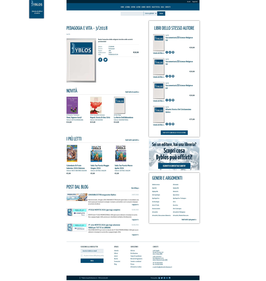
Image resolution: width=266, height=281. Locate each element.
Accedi (188, 1)
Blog (162, 7)
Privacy (132, 264)
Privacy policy (154, 278)
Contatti (167, 7)
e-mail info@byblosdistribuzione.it (162, 267)
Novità (148, 7)
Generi (143, 7)
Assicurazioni (156, 208)
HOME (122, 7)
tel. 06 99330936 (158, 263)
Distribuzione (134, 253)
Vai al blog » (135, 188)
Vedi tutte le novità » (132, 92)
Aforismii (175, 184)
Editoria (133, 250)
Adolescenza (156, 184)
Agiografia (176, 188)
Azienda (127, 7)
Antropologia (156, 195)
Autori (138, 7)
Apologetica (155, 198)
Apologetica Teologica (179, 198)
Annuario (175, 191)
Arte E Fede (155, 205)
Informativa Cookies (136, 267)
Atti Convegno (177, 208)
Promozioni (117, 261)
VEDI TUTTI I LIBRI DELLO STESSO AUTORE (174, 133)
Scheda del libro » (158, 53)
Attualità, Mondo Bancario (180, 215)
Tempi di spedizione (136, 256)
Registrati (194, 1)
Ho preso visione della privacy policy (94, 255)
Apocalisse (176, 195)
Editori (133, 7)
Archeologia (155, 202)
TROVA (161, 14)
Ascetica (175, 205)
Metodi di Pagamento (136, 259)
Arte (174, 202)
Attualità (155, 212)
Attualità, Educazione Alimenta (161, 215)
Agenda (154, 188)
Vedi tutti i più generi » (189, 220)
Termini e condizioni (136, 261)
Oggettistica (156, 7)
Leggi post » (135, 204)
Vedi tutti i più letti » (132, 140)
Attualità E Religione (179, 212)
